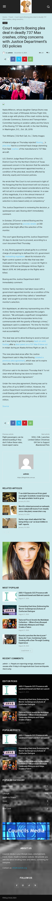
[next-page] (8, 532)
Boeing (39, 142)
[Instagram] (22, 885)
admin (10, 53)
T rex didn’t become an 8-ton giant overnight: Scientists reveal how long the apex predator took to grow (34, 495)
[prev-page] (4, 532)
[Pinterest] (24, 59)
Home (5, 17)
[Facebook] (13, 59)
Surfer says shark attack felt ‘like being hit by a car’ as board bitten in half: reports (33, 521)
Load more (25, 651)
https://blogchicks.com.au (26, 477)
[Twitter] (18, 59)
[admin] (4, 52)
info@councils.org (19, 868)
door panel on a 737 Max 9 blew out (31, 344)
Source (6, 406)
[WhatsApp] (30, 59)
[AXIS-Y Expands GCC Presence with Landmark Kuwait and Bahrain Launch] (10, 596)
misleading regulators (15, 256)
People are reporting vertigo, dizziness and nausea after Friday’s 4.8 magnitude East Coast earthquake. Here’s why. (26, 666)
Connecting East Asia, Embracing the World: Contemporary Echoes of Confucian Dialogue (34, 608)
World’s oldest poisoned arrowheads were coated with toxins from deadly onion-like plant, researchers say (34, 508)
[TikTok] (29, 885)
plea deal (7, 145)
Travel (11, 17)
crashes (15, 149)
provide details (29, 224)
